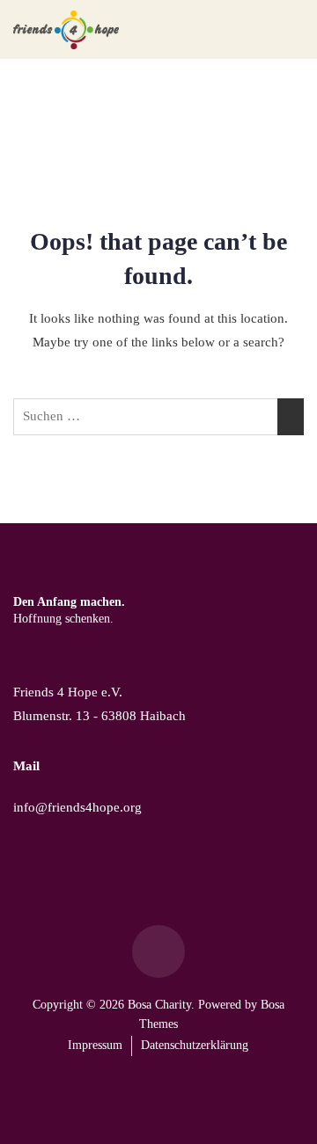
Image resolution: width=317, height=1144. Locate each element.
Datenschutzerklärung (194, 1045)
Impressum (95, 1045)
